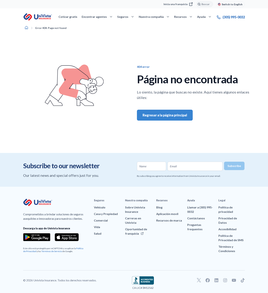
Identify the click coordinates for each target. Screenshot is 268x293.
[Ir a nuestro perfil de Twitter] (199, 280)
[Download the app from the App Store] (67, 237)
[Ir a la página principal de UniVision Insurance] (37, 17)
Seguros (99, 200)
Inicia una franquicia (176, 4)
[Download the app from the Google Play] (36, 237)
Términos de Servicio (51, 251)
